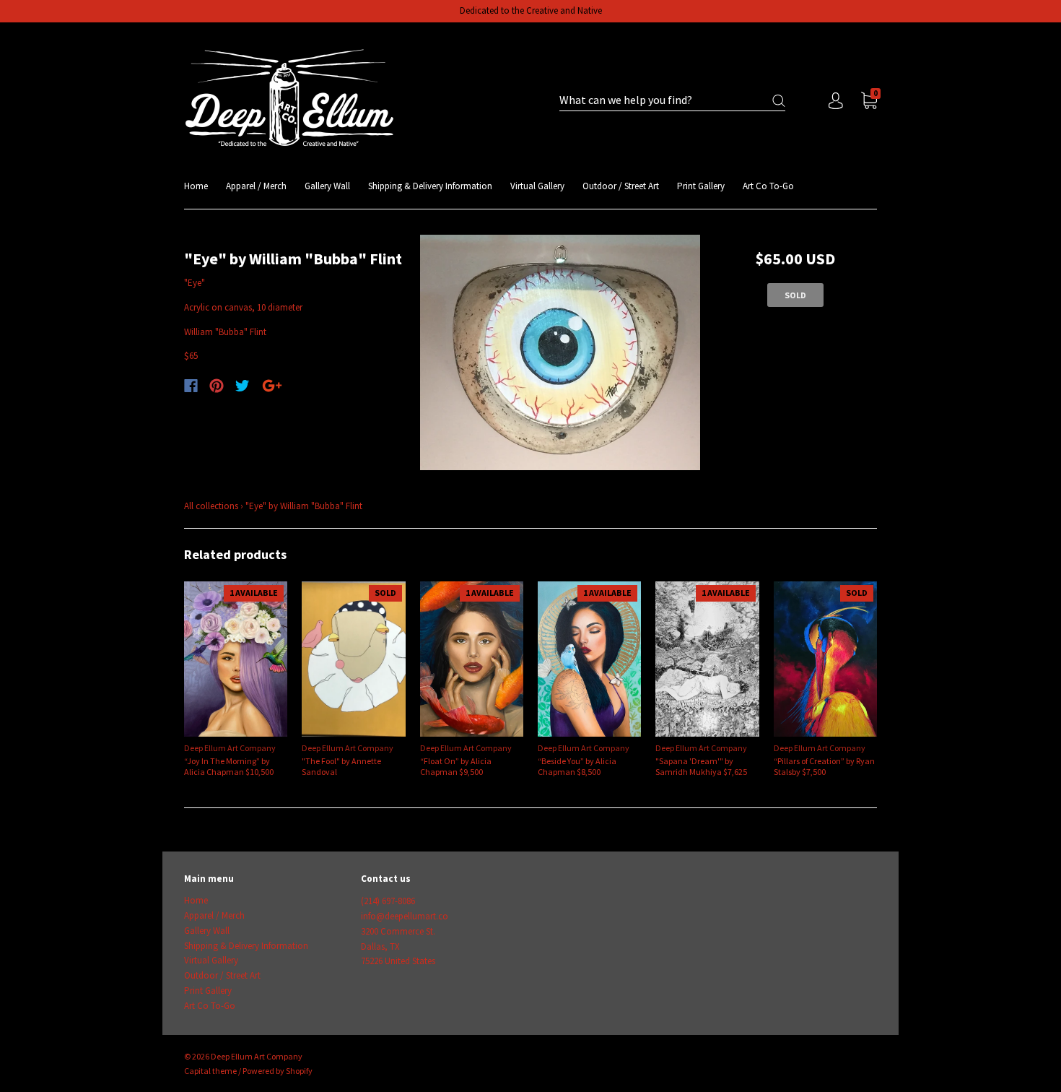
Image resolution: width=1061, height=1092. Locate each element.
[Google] (272, 385)
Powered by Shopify (278, 1070)
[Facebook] (191, 385)
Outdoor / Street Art (620, 186)
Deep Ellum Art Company (230, 747)
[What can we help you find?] (672, 101)
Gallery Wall (327, 186)
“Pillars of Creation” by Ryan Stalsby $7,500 (824, 766)
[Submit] (778, 101)
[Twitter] (243, 385)
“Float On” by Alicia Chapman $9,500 (456, 766)
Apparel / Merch (256, 186)
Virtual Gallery (537, 186)
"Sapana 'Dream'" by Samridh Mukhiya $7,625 (701, 766)
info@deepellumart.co (404, 916)
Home (196, 186)
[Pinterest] (217, 385)
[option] (560, 352)
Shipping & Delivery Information (430, 186)
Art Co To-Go (768, 186)
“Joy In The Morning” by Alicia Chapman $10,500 (229, 766)
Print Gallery (701, 186)
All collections (211, 506)
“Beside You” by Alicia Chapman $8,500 (577, 766)
